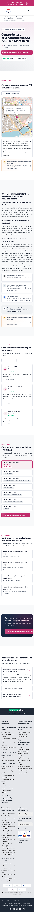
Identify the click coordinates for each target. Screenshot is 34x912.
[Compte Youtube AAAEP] (20, 909)
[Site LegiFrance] (7, 885)
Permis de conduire (8, 764)
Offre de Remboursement (12, 903)
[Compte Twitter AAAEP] (17, 909)
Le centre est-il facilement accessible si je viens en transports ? (15, 670)
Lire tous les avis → (9, 360)
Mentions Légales (7, 901)
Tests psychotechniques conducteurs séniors (7, 786)
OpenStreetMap (28, 136)
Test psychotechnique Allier (16, 17)
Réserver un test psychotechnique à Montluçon (16, 52)
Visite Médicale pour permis (25, 728)
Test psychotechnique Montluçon (12, 19)
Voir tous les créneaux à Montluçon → (16, 515)
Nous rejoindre (7, 868)
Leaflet (22, 136)
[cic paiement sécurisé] (25, 834)
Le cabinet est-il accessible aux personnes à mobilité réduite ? (13, 696)
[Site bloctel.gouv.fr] (22, 889)
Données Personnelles (24, 901)
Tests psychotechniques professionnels (24, 742)
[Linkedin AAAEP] (23, 909)
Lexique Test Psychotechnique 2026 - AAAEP (8, 734)
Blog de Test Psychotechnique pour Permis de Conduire (7, 799)
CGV (15, 901)
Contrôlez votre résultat (23, 842)
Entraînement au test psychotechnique (8, 754)
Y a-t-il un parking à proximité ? (13, 688)
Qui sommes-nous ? (9, 866)
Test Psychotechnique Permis (8, 728)
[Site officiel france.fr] (12, 889)
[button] (17, 117)
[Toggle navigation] (2, 11)
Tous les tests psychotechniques (7, 809)
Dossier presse (7, 864)
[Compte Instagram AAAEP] (13, 909)
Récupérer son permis (5, 722)
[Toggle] (28, 11)
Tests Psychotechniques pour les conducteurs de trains (25, 767)
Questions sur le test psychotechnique (25, 722)
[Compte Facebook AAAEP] (10, 909)
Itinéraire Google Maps (12, 93)
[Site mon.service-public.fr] (26, 885)
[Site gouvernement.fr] (17, 885)
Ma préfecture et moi (25, 732)
